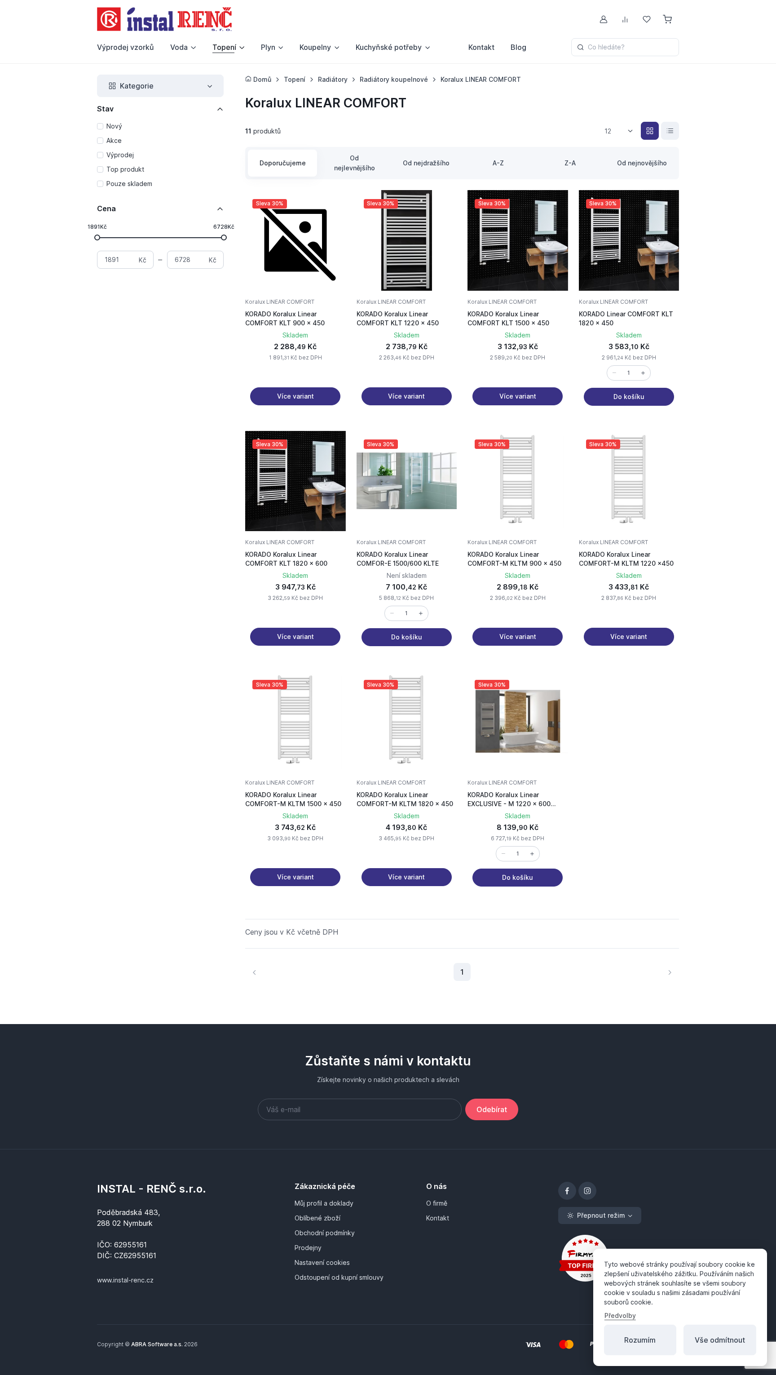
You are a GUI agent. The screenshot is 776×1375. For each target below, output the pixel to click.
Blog (518, 47)
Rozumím (640, 1339)
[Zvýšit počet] (643, 373)
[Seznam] (670, 131)
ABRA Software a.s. (157, 1344)
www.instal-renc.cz (125, 1280)
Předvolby (620, 1315)
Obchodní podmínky (325, 1233)
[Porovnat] (330, 228)
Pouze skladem (129, 183)
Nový (114, 126)
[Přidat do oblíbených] (330, 206)
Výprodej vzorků (125, 47)
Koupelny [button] (315, 47)
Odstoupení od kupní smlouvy (339, 1277)
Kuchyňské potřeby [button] (389, 47)
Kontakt (481, 47)
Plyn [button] (268, 47)
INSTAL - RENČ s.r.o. (151, 1188)
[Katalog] (650, 131)
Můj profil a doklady (324, 1203)
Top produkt (125, 169)
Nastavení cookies (322, 1262)
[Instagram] (587, 1191)
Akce (114, 140)
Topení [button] (224, 47)
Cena (106, 208)
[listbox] (622, 131)
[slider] (97, 237)
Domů (261, 79)
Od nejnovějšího (642, 163)
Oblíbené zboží (317, 1218)
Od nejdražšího (426, 163)
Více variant (295, 396)
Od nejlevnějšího (354, 163)
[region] (160, 155)
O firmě (436, 1203)
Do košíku (628, 396)
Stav (105, 108)
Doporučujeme (283, 163)
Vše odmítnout (720, 1339)
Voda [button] (179, 47)
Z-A (570, 163)
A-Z (498, 163)
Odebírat (491, 1109)
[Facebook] (567, 1191)
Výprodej (120, 155)
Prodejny (308, 1247)
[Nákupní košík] (668, 19)
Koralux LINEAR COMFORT (279, 301)
